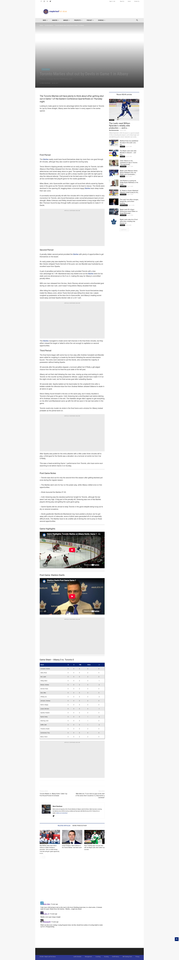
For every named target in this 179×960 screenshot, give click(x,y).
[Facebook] (41, 1)
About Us (122, 1)
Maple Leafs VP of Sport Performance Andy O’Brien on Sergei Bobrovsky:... (129, 211)
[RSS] (47, 1)
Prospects (77, 20)
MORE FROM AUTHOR (80, 825)
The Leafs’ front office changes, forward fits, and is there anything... (129, 201)
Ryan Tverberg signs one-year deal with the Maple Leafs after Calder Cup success (94, 847)
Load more (124, 229)
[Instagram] (44, 1)
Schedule (101, 20)
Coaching (97, 956)
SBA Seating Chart (127, 956)
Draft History (115, 956)
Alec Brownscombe (114, 130)
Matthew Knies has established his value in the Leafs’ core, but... (129, 142)
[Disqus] (72, 924)
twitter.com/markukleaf (61, 813)
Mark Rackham (45, 83)
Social (129, 1)
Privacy (137, 956)
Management (88, 956)
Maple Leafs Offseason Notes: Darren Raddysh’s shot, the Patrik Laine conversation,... (129, 172)
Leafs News (123, 166)
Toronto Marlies (49, 25)
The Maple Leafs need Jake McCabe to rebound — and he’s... (128, 152)
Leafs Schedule (77, 956)
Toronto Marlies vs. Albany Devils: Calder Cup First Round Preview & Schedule (53, 794)
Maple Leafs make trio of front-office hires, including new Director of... (129, 221)
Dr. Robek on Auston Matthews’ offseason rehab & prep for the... (129, 191)
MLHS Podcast (123, 205)
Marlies (65, 20)
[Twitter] (50, 1)
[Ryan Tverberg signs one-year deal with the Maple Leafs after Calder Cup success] (94, 837)
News (44, 20)
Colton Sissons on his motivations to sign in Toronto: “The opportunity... (129, 162)
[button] (137, 20)
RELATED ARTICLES (64, 825)
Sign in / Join (112, 1)
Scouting (106, 956)
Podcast (89, 20)
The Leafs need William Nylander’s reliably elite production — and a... (119, 125)
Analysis (54, 20)
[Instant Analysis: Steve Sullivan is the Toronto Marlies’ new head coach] (72, 837)
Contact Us (136, 1)
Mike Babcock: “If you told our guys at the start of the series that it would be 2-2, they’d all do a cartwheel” (90, 795)
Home (41, 25)
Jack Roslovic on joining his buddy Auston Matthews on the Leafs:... (129, 182)
